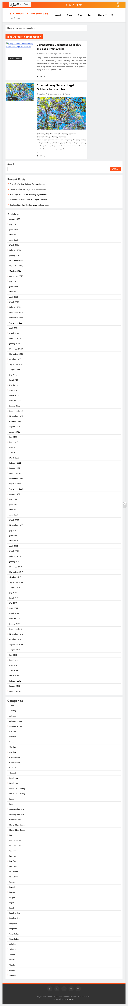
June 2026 (13, 229)
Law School (13, 871)
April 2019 (13, 608)
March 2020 (14, 551)
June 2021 (13, 504)
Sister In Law (14, 933)
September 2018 (16, 644)
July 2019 (13, 592)
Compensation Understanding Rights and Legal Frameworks (59, 47)
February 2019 (15, 618)
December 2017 (15, 691)
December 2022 (16, 411)
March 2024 (14, 333)
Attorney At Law (14, 58)
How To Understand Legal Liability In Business (28, 189)
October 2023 (15, 359)
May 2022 (13, 447)
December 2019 (15, 566)
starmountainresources (29, 13)
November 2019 (16, 572)
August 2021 (14, 494)
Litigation (13, 923)
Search (10, 164)
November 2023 (16, 354)
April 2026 (13, 240)
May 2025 (13, 291)
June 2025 (13, 286)
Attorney (12, 710)
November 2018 (16, 634)
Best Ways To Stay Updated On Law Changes (27, 184)
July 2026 (13, 224)
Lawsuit (12, 881)
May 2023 (13, 385)
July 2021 (13, 499)
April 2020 (13, 546)
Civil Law (12, 747)
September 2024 (16, 323)
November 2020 (16, 525)
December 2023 (16, 348)
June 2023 (13, 380)
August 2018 (14, 649)
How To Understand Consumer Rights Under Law (29, 199)
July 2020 (13, 530)
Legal (11, 902)
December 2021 (15, 473)
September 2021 (16, 489)
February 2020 (15, 556)
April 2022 (13, 452)
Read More (41, 76)
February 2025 (15, 307)
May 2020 (13, 540)
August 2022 (14, 432)
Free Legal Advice (16, 809)
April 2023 (13, 390)
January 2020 (14, 561)
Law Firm (12, 850)
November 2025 (16, 265)
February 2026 (15, 250)
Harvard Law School (17, 824)
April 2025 (13, 297)
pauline (42, 53)
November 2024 (16, 317)
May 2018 (13, 665)
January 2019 (14, 623)
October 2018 (15, 639)
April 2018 (13, 670)
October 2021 (15, 483)
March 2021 (14, 520)
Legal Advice (14, 913)
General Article (15, 819)
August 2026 (14, 219)
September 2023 (16, 364)
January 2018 (14, 686)
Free (80, 15)
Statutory (12, 970)
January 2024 (14, 343)
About (58, 15)
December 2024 (16, 312)
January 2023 (14, 405)
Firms (69, 15)
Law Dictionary (15, 840)
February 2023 (15, 400)
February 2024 (15, 338)
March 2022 (14, 457)
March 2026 (14, 245)
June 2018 (13, 660)
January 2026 (14, 255)
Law (90, 15)
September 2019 (16, 582)
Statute (101, 15)
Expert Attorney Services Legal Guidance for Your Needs (55, 87)
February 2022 (15, 463)
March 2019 (14, 613)
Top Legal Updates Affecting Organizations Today (29, 205)
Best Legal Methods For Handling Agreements (28, 194)
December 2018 (15, 629)
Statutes (12, 959)
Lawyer (12, 892)
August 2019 (14, 587)
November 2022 (16, 416)
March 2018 (14, 675)
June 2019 (13, 598)
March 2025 (14, 302)
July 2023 (13, 374)
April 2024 (13, 328)
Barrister (12, 731)
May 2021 (13, 509)
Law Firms (13, 861)
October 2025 (15, 271)
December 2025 (16, 260)
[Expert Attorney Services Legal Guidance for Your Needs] (20, 92)
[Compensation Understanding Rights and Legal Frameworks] (20, 51)
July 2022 (13, 437)
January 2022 (14, 468)
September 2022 (16, 426)
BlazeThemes (69, 999)
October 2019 (15, 577)
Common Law (14, 757)
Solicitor (12, 944)
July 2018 (13, 655)
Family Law (13, 778)
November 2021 (16, 478)
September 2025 (16, 276)
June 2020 (13, 535)
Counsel (11, 99)
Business (12, 741)
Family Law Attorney (17, 788)
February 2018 (15, 681)
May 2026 (13, 234)
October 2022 (15, 421)
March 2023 (14, 395)
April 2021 (13, 514)
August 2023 (14, 369)
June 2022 (13, 442)
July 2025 (13, 281)
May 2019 (13, 603)
